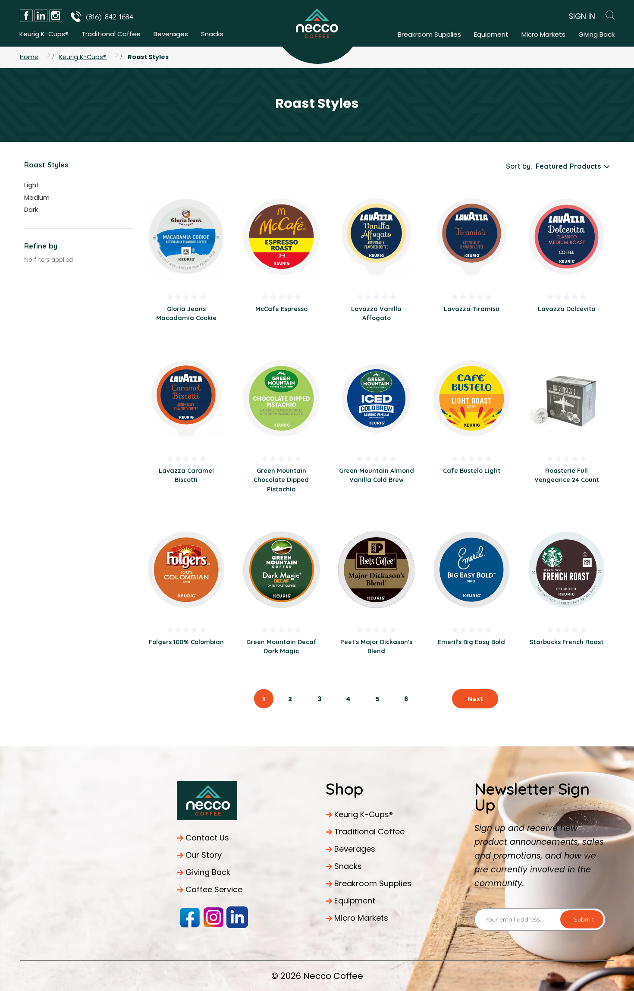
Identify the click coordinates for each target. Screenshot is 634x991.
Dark (31, 209)
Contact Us (207, 837)
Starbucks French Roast (566, 642)
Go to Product (186, 236)
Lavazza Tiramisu (471, 309)
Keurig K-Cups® (44, 33)
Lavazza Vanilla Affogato (376, 313)
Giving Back (596, 34)
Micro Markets (543, 34)
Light (31, 184)
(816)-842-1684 (109, 16)
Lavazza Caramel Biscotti (186, 475)
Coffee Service (213, 889)
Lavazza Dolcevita (567, 309)
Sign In (582, 16)
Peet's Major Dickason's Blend (376, 646)
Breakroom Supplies (429, 34)
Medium (37, 197)
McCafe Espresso (281, 309)
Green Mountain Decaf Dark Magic (281, 646)
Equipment (491, 34)
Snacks (212, 33)
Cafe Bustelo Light (471, 471)
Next (475, 699)
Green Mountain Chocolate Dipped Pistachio (281, 480)
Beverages (171, 33)
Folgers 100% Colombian (186, 642)
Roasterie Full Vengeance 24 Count (566, 475)
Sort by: (519, 166)
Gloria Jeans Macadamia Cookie (186, 313)
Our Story (203, 854)
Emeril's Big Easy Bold (471, 642)
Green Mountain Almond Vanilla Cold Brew (376, 475)
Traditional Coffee (111, 33)
